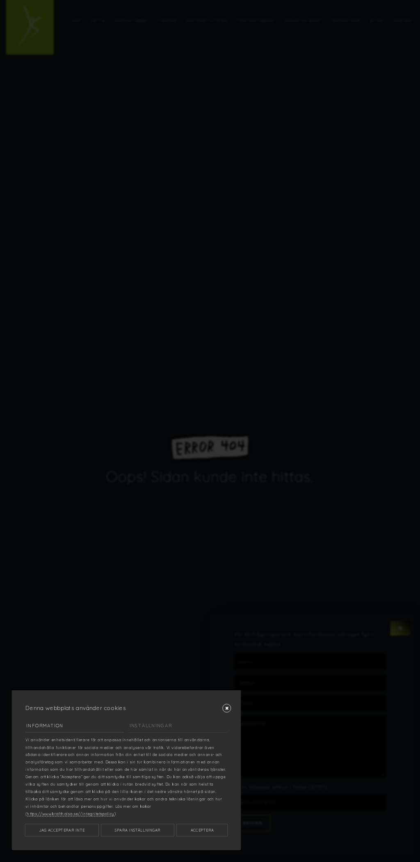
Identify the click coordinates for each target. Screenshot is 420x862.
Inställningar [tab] (151, 725)
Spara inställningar (137, 830)
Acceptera (202, 830)
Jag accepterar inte (62, 830)
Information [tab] (44, 725)
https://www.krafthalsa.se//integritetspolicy (70, 813)
